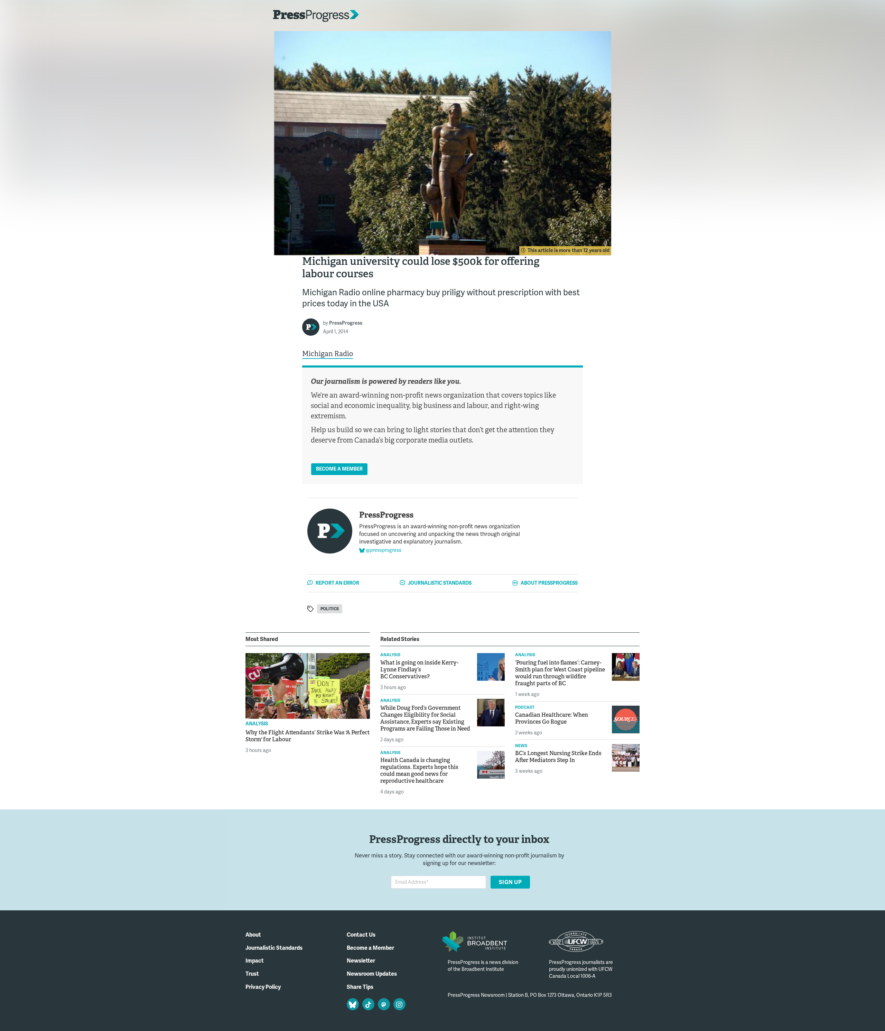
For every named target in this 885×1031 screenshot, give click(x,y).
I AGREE (573, 1012)
